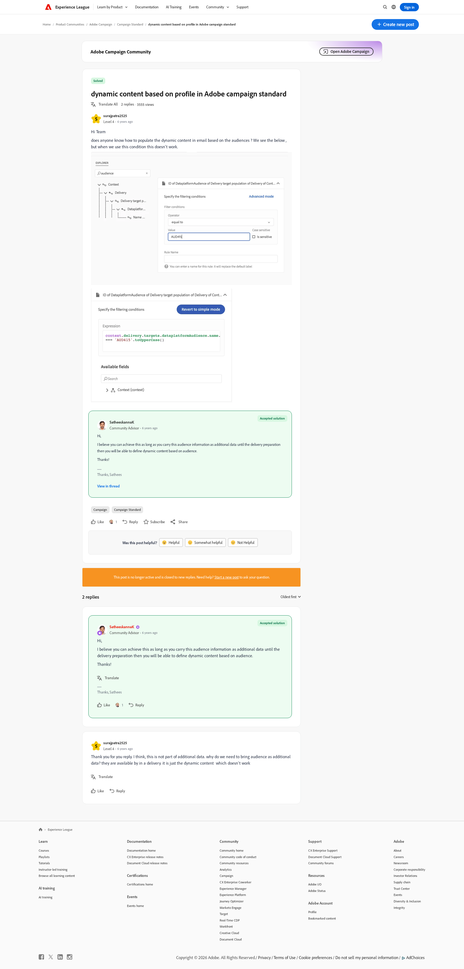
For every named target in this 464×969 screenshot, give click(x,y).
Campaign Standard (130, 24)
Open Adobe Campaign (350, 51)
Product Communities (70, 24)
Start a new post (227, 577)
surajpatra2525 (115, 115)
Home (47, 24)
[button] (395, 24)
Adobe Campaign (100, 24)
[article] (190, 666)
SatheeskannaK (122, 422)
